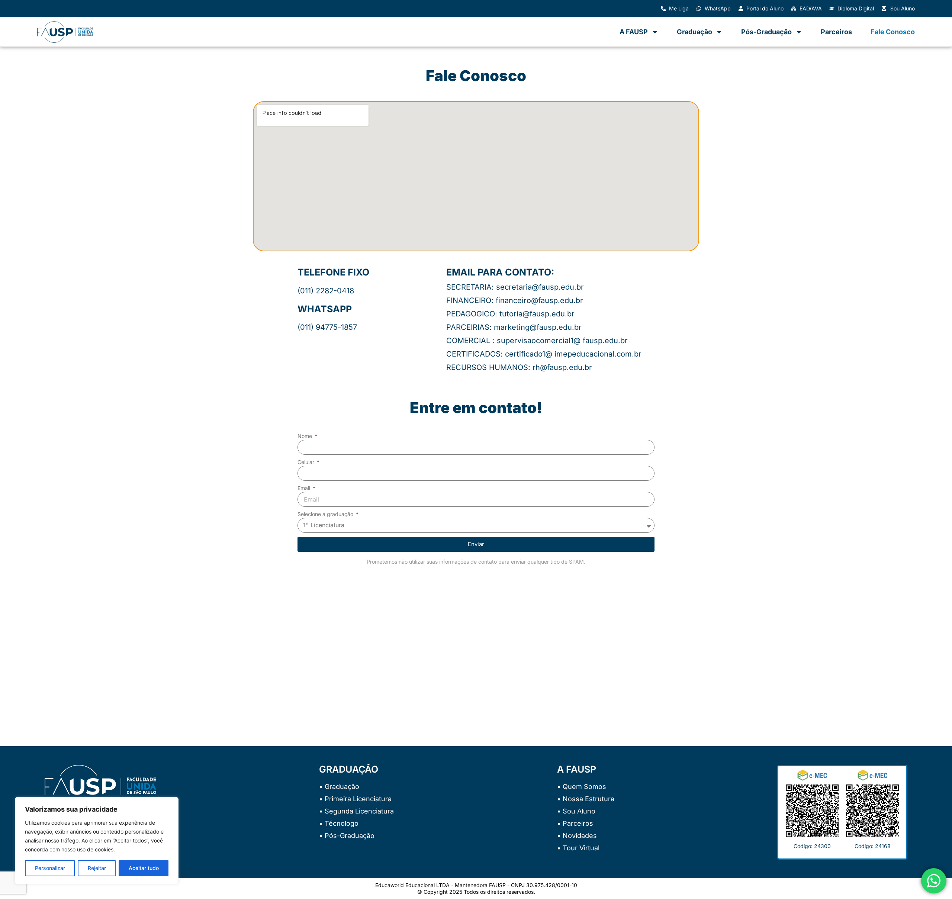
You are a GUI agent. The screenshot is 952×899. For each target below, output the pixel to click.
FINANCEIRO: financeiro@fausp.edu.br (514, 300)
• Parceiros (575, 823)
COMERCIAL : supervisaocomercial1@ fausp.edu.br (537, 340)
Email (305, 488)
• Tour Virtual (578, 848)
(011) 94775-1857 (327, 327)
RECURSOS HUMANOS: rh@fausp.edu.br (519, 367)
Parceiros (836, 32)
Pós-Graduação (766, 32)
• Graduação (339, 786)
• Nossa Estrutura (585, 799)
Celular (307, 462)
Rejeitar (97, 868)
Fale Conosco (893, 32)
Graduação (694, 32)
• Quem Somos (581, 786)
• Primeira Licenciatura (355, 799)
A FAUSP (634, 32)
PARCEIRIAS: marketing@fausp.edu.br (514, 327)
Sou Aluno (902, 8)
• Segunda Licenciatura (356, 811)
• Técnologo (338, 823)
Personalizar (50, 868)
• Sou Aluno (576, 811)
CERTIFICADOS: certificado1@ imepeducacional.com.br (543, 353)
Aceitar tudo (144, 868)
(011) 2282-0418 (326, 290)
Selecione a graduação (326, 514)
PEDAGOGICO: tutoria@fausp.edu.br (510, 313)
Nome (305, 436)
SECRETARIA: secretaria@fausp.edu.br (515, 287)
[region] (96, 840)
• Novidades (577, 836)
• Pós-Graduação (346, 836)
